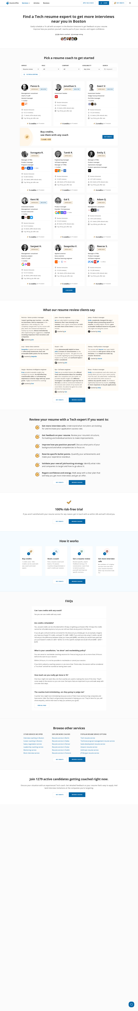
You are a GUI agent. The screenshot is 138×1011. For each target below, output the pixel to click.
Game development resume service (93, 744)
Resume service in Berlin (60, 738)
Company (65, 65)
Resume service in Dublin (61, 750)
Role (43, 65)
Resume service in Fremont (61, 753)
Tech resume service (88, 738)
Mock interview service (31, 753)
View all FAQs (42, 705)
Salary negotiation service (32, 744)
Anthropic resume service (89, 750)
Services (25, 3)
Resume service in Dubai (60, 747)
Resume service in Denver (61, 744)
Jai (65, 331)
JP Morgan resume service (90, 753)
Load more (69, 290)
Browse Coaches (77, 400)
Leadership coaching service (33, 747)
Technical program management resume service (98, 741)
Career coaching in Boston (32, 741)
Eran (32, 383)
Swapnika (34, 356)
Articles (36, 3)
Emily (99, 331)
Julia (32, 340)
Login (105, 3)
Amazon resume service (89, 747)
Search (105, 65)
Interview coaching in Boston (33, 738)
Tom (65, 392)
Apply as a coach (88, 3)
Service (24, 65)
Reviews (46, 3)
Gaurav (100, 358)
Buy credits (120, 3)
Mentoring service (29, 750)
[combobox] (30, 69)
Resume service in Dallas (60, 741)
